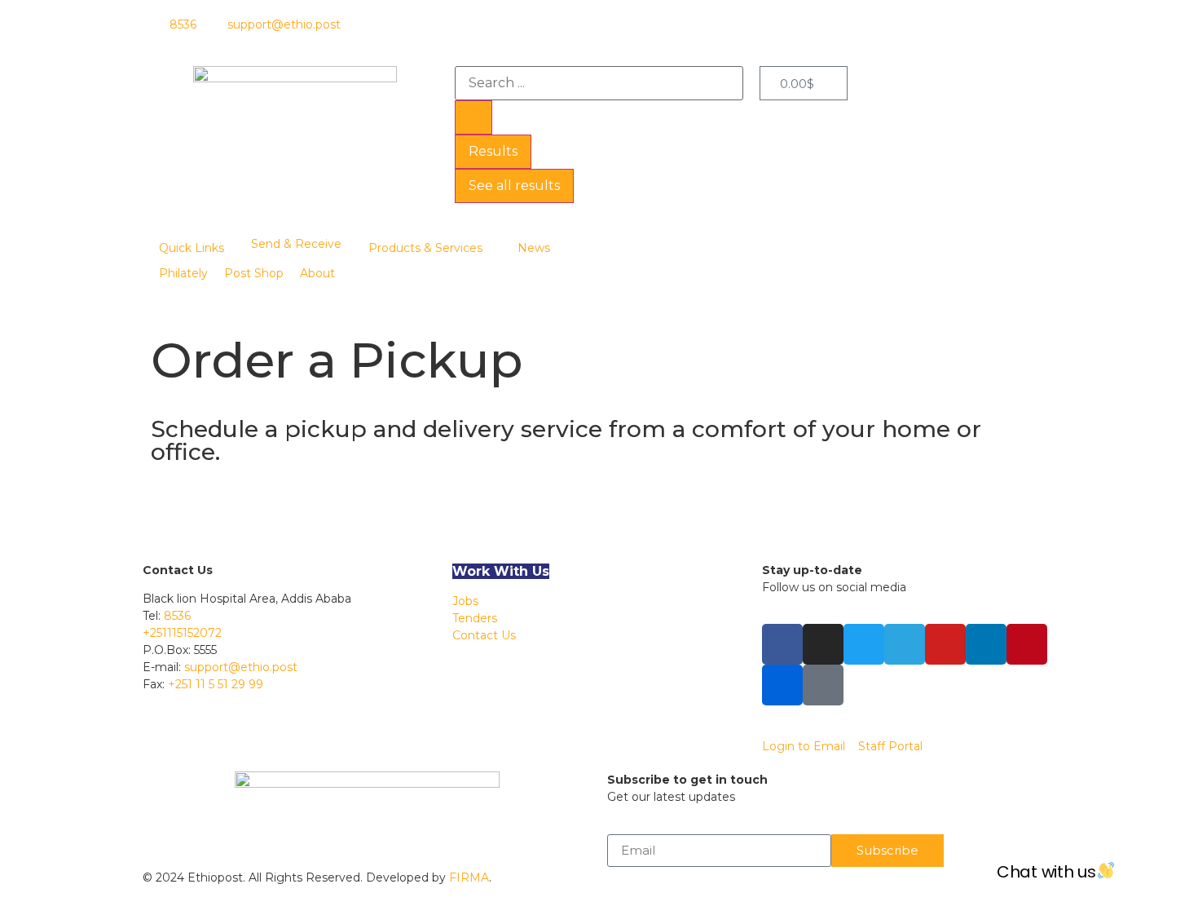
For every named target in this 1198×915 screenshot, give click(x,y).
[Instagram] (823, 644)
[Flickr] (782, 685)
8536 (177, 615)
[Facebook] (782, 644)
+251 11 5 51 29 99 (215, 684)
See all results (514, 185)
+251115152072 (182, 632)
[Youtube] (945, 644)
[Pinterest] (1026, 644)
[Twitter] (863, 644)
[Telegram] (904, 644)
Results (493, 151)
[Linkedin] (986, 644)
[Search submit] (473, 117)
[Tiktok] (823, 685)
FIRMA (469, 877)
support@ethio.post (240, 667)
